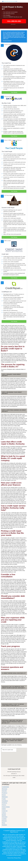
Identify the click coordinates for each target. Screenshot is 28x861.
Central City (4, 810)
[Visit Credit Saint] (14, 246)
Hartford (4, 808)
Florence (4, 804)
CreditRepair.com (7, 291)
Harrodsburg (5, 800)
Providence (4, 792)
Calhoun (4, 812)
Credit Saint (5, 254)
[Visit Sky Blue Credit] (14, 99)
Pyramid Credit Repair (8, 207)
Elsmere (4, 794)
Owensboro (4, 816)
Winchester (4, 788)
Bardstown (4, 824)
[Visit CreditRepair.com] (14, 286)
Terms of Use (10, 857)
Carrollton (4, 818)
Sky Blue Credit (6, 103)
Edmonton (4, 820)
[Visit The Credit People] (14, 144)
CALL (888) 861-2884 (14, 21)
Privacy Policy (17, 857)
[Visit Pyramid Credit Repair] (14, 200)
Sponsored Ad (13, 24)
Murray (3, 822)
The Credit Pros (6, 63)
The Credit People (7, 151)
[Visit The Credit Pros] (14, 53)
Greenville (4, 790)
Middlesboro (5, 796)
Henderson (4, 802)
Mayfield (4, 814)
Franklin (4, 798)
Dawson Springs (6, 806)
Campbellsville (5, 786)
